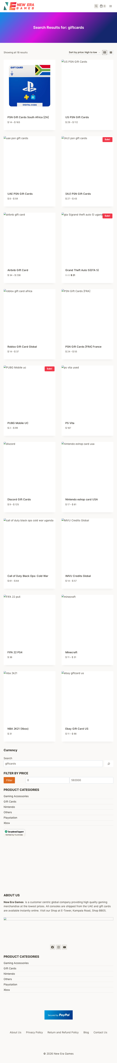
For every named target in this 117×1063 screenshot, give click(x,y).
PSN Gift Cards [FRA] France (83, 346)
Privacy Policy (34, 1032)
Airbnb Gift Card (17, 270)
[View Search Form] (96, 6)
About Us (15, 1032)
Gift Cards (10, 801)
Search (8, 758)
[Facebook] (52, 947)
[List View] (110, 52)
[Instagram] (58, 947)
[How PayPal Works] (58, 1015)
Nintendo (9, 806)
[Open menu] (110, 6)
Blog (86, 1032)
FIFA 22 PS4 (14, 652)
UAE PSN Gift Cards (20, 193)
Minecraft (71, 652)
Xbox (7, 823)
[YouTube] (64, 947)
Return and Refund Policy (63, 1032)
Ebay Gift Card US (76, 728)
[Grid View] (104, 52)
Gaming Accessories (16, 796)
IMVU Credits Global (78, 575)
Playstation (10, 817)
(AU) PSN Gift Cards (78, 193)
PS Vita (69, 423)
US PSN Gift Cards (77, 117)
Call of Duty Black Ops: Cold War (27, 575)
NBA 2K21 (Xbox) (17, 728)
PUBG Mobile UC (17, 423)
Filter (9, 780)
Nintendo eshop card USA (81, 499)
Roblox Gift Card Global (22, 346)
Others (8, 812)
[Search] (108, 763)
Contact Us (100, 1032)
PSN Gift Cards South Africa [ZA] (28, 117)
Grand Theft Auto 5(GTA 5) (82, 270)
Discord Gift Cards (19, 499)
